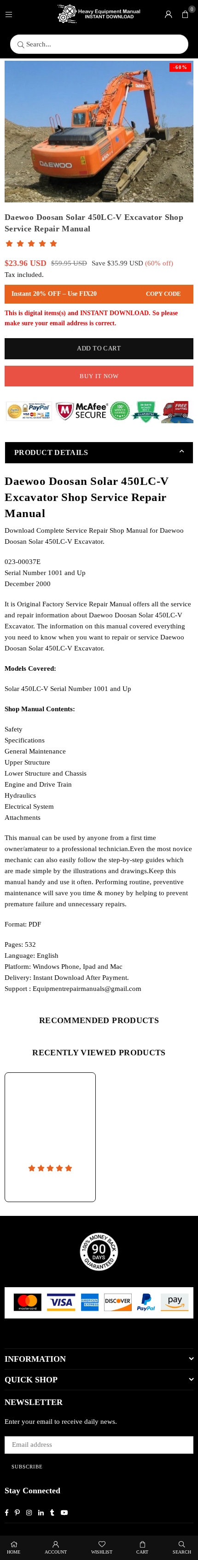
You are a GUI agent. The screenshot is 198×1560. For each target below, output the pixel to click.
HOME (13, 1551)
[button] (185, 14)
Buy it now (99, 376)
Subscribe (27, 1466)
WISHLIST (101, 1551)
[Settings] (168, 14)
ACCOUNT (56, 1551)
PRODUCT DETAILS (51, 452)
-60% (180, 67)
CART (142, 1551)
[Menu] (8, 13)
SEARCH (182, 1551)
